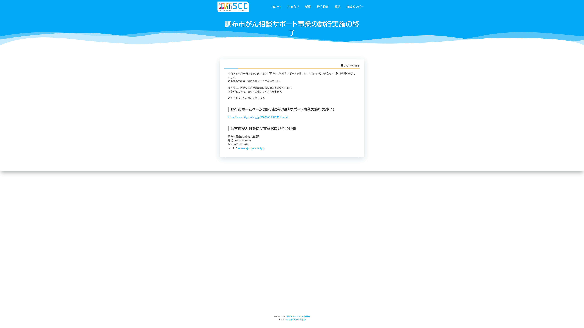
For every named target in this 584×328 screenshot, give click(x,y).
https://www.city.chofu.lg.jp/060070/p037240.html (256, 117)
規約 (338, 6)
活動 (308, 6)
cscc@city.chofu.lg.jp (296, 319)
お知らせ (293, 6)
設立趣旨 (323, 6)
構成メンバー (355, 6)
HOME (276, 6)
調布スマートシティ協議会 (298, 316)
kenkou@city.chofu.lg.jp (251, 148)
